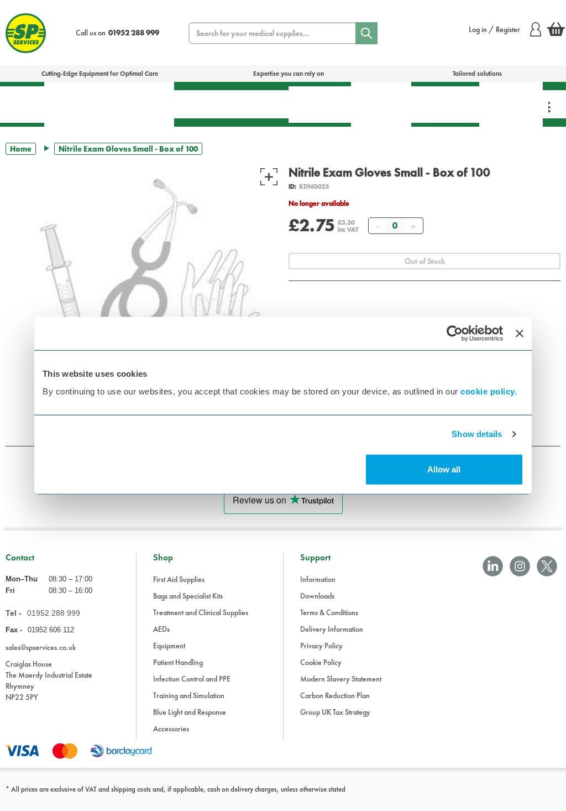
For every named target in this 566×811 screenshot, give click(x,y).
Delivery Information (331, 629)
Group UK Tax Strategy (335, 712)
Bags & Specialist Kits (76, 104)
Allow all (443, 469)
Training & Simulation (445, 104)
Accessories (171, 729)
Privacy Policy (321, 646)
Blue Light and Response (189, 712)
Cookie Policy (321, 662)
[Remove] (377, 225)
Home (21, 149)
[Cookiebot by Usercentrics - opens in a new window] (454, 333)
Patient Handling (320, 104)
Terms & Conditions (329, 612)
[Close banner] (519, 333)
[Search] (366, 33)
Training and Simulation (188, 695)
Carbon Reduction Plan (335, 695)
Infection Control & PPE (381, 104)
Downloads (317, 596)
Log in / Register (494, 29)
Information (318, 579)
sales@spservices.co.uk (41, 647)
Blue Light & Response (511, 104)
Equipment (254, 104)
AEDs (197, 104)
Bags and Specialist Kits (188, 596)
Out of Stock (425, 261)
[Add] (413, 225)
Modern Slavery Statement (340, 679)
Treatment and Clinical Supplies (200, 612)
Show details (477, 434)
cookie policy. (488, 391)
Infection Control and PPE (191, 679)
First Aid (22, 104)
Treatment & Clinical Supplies (141, 104)
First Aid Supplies (179, 579)
